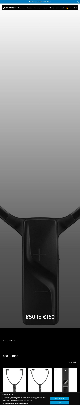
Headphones (21, 7)
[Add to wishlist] (4, 370)
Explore (45, 7)
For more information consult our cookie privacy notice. (15, 403)
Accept (59, 402)
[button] (68, 8)
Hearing (29, 7)
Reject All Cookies (59, 398)
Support (52, 7)
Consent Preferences (60, 394)
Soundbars (37, 7)
